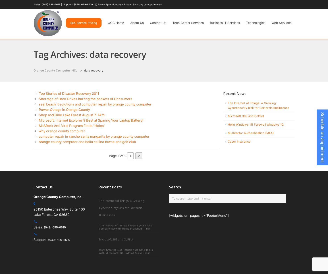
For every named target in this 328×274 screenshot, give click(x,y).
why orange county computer (62, 131)
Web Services (281, 23)
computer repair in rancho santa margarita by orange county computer (94, 136)
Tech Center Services (188, 23)
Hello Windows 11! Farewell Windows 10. (256, 124)
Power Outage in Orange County (64, 109)
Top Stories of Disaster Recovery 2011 (69, 93)
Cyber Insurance (239, 141)
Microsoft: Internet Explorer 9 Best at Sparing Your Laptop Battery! (91, 120)
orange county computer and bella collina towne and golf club (87, 142)
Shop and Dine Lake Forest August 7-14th (72, 115)
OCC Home (116, 23)
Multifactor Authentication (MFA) (251, 133)
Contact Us (158, 23)
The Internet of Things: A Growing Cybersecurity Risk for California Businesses (121, 208)
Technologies (255, 23)
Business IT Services (225, 23)
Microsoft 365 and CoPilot (246, 116)
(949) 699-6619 (51, 4)
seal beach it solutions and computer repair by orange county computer (95, 104)
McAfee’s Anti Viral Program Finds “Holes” (72, 126)
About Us (137, 23)
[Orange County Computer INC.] (47, 36)
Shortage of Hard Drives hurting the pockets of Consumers (85, 99)
